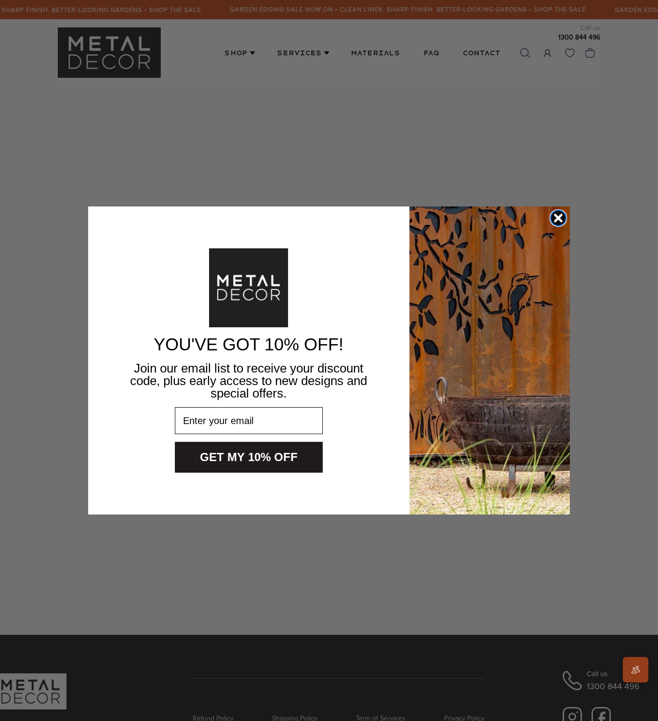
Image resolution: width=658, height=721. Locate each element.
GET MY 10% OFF (249, 457)
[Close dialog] (558, 218)
